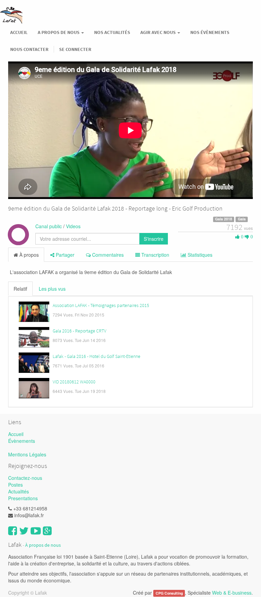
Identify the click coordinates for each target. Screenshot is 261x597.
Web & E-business (231, 592)
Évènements (21, 440)
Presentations (23, 498)
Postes (15, 484)
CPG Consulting (169, 593)
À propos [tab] (28, 254)
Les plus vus (52, 288)
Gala (242, 219)
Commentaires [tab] (107, 254)
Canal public (48, 226)
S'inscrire (153, 238)
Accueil (15, 434)
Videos (73, 226)
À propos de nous (43, 545)
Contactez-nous (25, 477)
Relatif (20, 288)
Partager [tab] (64, 254)
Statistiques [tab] (199, 254)
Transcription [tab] (154, 254)
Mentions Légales (27, 454)
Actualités (18, 491)
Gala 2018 (223, 219)
